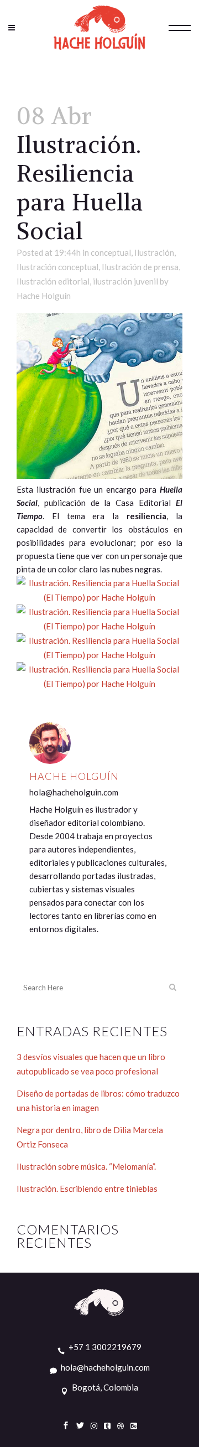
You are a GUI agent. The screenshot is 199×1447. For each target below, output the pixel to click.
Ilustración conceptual (57, 267)
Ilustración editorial (53, 281)
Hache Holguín (44, 296)
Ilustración (154, 252)
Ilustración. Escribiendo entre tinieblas (87, 1188)
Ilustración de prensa (140, 267)
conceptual (111, 252)
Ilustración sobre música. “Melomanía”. (86, 1166)
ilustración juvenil (125, 281)
